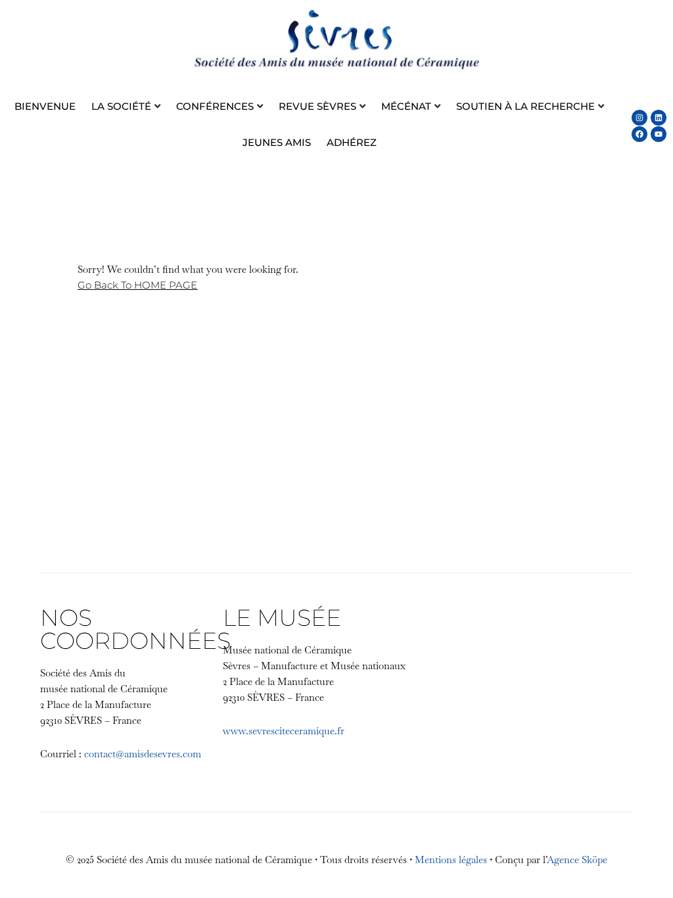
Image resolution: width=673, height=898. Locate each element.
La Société (121, 106)
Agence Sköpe (577, 859)
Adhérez (352, 142)
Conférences (215, 106)
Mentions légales (451, 859)
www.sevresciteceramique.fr (283, 730)
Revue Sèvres (317, 106)
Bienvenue (45, 106)
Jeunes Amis (277, 142)
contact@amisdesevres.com (142, 753)
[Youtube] (658, 134)
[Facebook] (639, 134)
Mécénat (406, 106)
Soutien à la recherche (525, 106)
